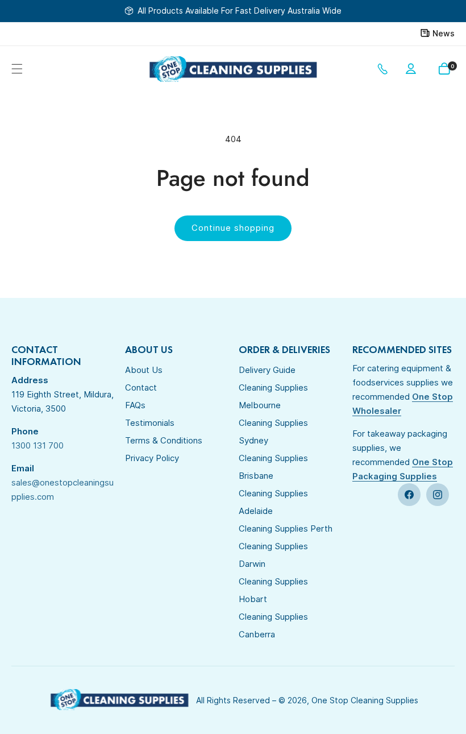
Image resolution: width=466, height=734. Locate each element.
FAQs (135, 405)
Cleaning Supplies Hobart (273, 590)
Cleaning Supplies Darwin (273, 555)
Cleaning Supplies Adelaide (273, 502)
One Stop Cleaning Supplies (364, 700)
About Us (144, 369)
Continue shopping (233, 227)
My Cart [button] (452, 66)
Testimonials (149, 422)
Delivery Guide (267, 369)
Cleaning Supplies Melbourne (273, 396)
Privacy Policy (152, 458)
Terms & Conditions (163, 440)
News (443, 33)
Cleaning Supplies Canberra (273, 625)
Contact (141, 387)
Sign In (413, 68)
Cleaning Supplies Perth (285, 528)
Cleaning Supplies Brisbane (273, 467)
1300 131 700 (385, 68)
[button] (17, 68)
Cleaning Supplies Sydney (273, 431)
